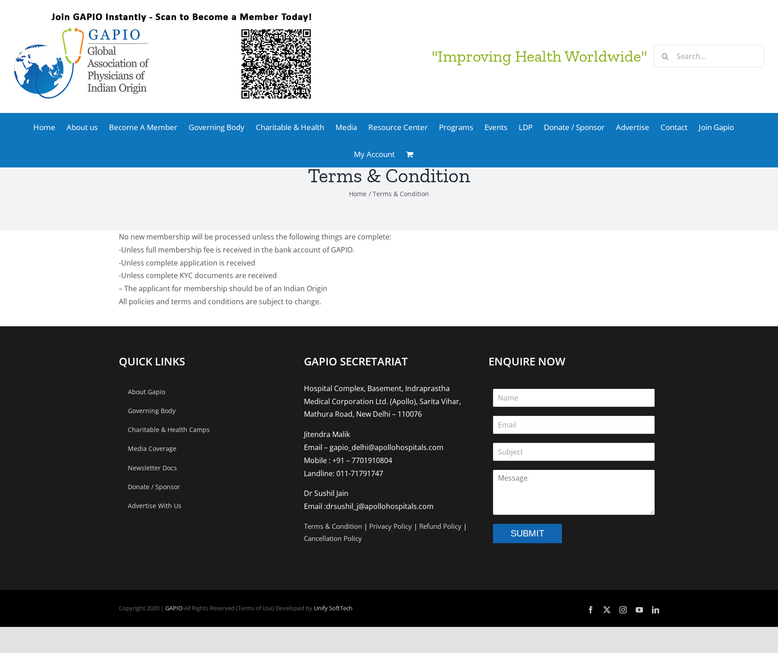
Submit (527, 533)
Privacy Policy (390, 526)
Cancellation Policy (333, 538)
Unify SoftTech (333, 608)
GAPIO (174, 608)
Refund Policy (440, 526)
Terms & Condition (333, 526)
